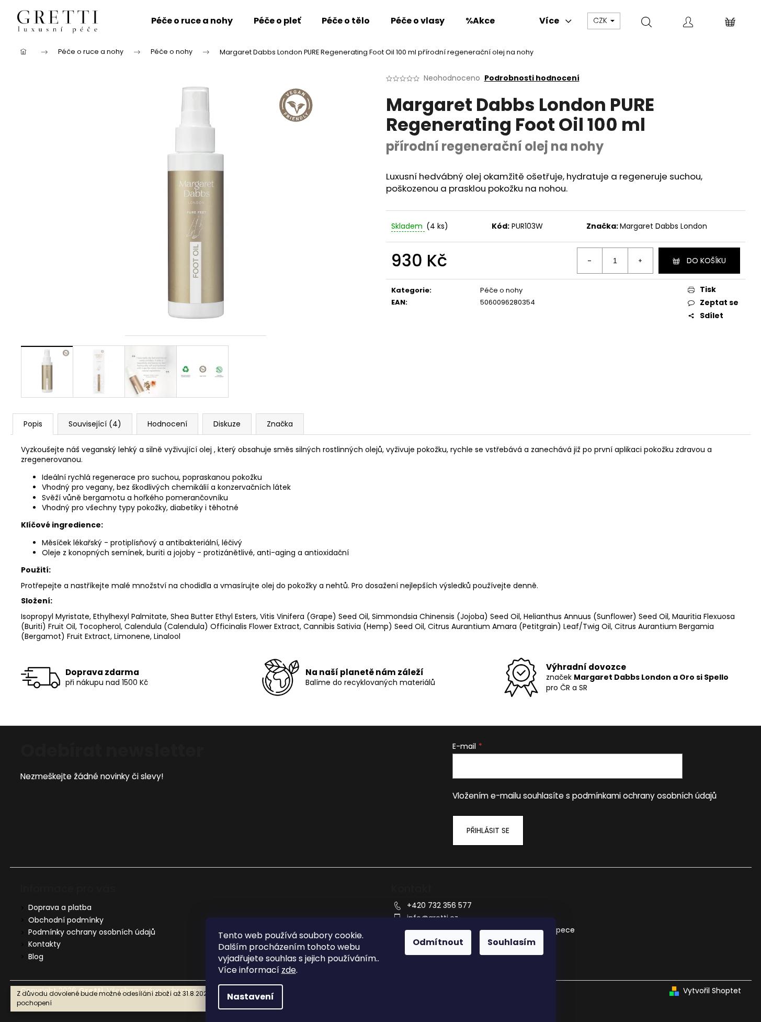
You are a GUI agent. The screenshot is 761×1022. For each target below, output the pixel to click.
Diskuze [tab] (227, 424)
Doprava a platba (60, 907)
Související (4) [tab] (95, 424)
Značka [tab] (280, 424)
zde (288, 970)
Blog (35, 956)
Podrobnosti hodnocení (532, 78)
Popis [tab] (33, 424)
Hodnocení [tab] (167, 424)
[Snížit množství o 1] (590, 260)
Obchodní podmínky (66, 920)
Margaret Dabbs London (663, 226)
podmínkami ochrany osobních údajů (644, 795)
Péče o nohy (501, 290)
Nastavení (250, 997)
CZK (601, 20)
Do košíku (706, 260)
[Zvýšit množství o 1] (640, 260)
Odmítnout (438, 942)
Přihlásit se (488, 830)
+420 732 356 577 (439, 905)
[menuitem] (192, 21)
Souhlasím (511, 942)
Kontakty (44, 944)
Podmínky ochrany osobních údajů (91, 932)
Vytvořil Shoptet (712, 991)
